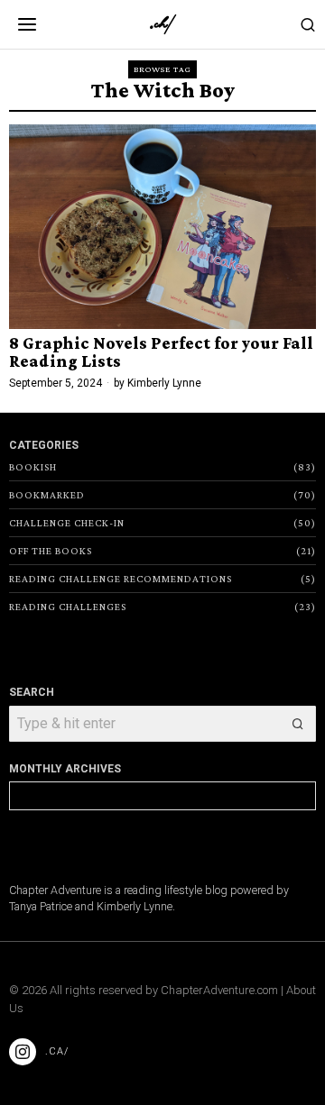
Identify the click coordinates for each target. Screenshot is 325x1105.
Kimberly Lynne (164, 383)
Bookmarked (47, 495)
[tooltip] (22, 1051)
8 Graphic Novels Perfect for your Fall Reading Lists (161, 352)
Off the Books (50, 550)
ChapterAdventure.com (219, 990)
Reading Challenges (67, 606)
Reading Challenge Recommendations (120, 578)
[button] (298, 724)
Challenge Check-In (67, 522)
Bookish (33, 467)
